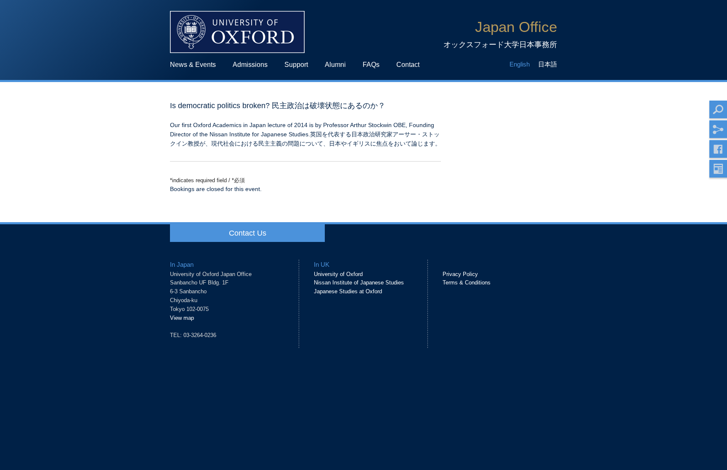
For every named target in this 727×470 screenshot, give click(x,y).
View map (182, 318)
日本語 (547, 64)
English (519, 64)
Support (296, 64)
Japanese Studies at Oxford (348, 291)
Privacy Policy (460, 274)
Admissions (250, 64)
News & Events (193, 64)
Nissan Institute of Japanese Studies (359, 282)
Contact (407, 64)
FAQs (371, 64)
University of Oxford (338, 274)
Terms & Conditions (467, 282)
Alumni (335, 64)
